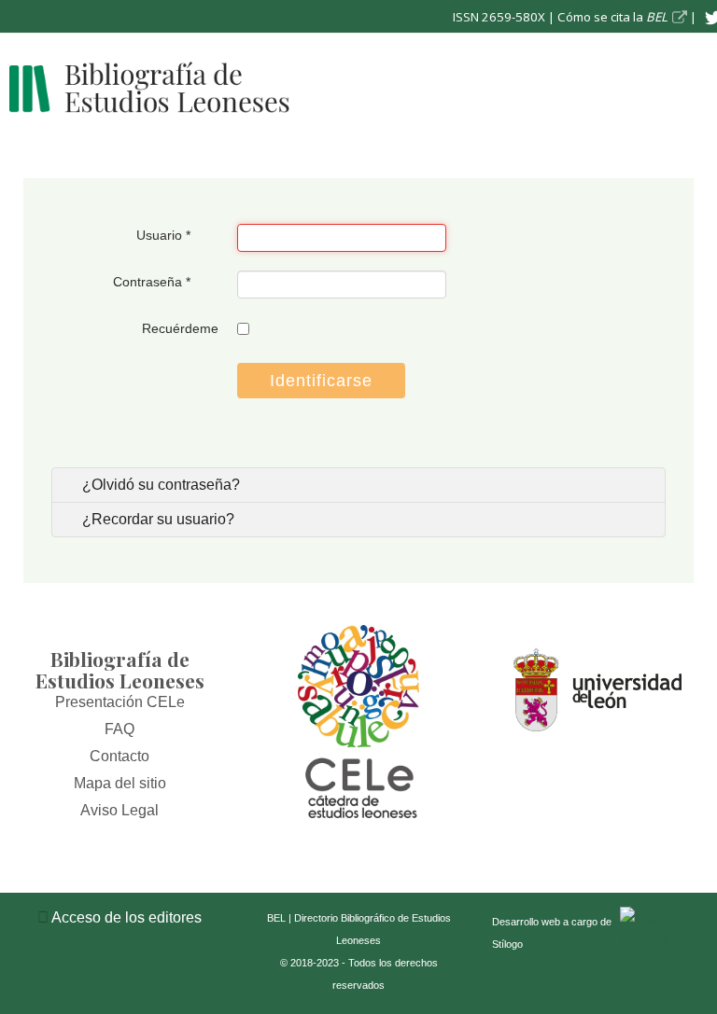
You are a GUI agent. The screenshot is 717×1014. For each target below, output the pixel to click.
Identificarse (321, 380)
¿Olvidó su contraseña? (159, 485)
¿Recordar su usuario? (156, 519)
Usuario (163, 235)
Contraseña (151, 281)
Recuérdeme (180, 328)
